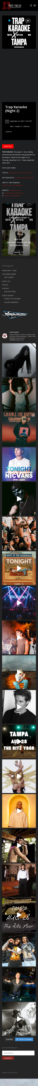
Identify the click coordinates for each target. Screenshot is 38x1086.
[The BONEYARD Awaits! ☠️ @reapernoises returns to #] (19, 499)
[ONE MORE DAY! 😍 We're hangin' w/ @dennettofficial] (19, 672)
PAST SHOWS (9, 277)
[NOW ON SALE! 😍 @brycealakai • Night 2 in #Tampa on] (19, 603)
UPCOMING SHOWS (9, 274)
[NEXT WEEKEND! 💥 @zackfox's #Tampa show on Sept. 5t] (19, 395)
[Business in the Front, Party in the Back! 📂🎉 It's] (19, 880)
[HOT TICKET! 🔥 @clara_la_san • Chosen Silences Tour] (19, 360)
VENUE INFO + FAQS (9, 271)
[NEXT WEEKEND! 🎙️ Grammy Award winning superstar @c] (19, 429)
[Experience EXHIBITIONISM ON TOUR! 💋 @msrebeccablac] (19, 776)
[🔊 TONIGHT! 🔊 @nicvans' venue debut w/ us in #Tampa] (19, 464)
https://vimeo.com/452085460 (12, 185)
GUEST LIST (6, 281)
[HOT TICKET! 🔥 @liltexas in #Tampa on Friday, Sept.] (19, 1019)
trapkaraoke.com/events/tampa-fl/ (20, 173)
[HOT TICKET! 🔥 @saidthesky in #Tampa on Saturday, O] (19, 811)
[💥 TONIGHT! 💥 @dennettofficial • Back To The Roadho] (19, 568)
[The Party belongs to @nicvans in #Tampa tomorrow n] (19, 533)
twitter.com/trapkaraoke (12, 196)
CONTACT (5, 288)
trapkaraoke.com (15, 190)
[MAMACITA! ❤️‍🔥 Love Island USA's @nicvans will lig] (19, 637)
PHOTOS (5, 285)
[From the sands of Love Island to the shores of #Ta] (19, 845)
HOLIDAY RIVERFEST (11, 302)
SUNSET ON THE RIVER (12, 299)
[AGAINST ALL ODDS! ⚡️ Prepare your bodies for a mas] (19, 949)
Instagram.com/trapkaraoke (24, 178)
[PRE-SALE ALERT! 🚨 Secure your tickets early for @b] (19, 707)
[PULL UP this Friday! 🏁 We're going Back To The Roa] (19, 741)
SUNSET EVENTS (8, 296)
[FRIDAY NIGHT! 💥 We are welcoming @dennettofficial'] (19, 915)
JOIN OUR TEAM (10, 292)
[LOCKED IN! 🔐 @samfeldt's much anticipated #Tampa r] (19, 984)
